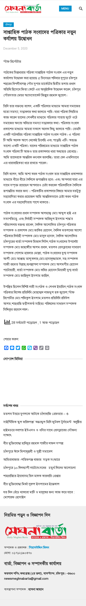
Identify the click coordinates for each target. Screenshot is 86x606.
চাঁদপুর (8, 24)
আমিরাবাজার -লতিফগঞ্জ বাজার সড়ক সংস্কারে (31, 460)
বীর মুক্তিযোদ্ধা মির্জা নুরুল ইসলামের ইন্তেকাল (31, 484)
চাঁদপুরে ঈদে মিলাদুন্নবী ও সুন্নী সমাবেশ (27, 451)
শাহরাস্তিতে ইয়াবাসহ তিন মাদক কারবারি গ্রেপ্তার (32, 476)
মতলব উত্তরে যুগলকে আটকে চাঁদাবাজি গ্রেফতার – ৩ (36, 414)
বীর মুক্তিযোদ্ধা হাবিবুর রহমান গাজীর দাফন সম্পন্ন (33, 443)
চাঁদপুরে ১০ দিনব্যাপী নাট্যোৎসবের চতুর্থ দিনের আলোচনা (39, 468)
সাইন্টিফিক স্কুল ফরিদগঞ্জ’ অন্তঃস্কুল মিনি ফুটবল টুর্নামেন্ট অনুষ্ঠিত (42, 422)
